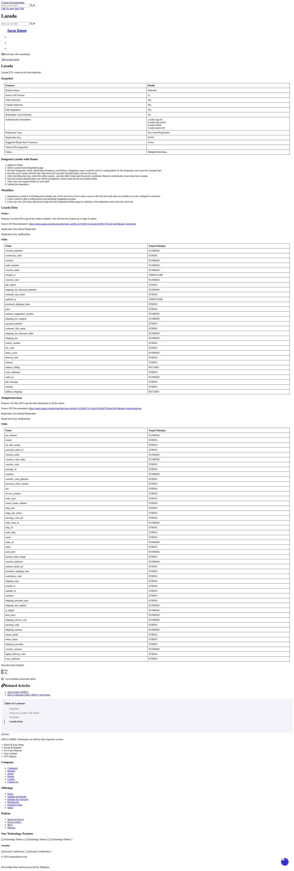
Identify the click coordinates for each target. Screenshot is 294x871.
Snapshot (14, 708)
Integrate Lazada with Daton (24, 713)
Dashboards (13, 802)
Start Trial (19, 8)
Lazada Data (16, 721)
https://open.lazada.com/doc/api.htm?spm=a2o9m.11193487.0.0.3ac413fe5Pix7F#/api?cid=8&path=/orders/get (82, 224)
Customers (12, 768)
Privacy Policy (14, 822)
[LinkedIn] (1, 862)
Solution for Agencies (17, 799)
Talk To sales (7, 8)
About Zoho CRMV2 (17, 692)
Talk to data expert (10, 59)
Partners (11, 771)
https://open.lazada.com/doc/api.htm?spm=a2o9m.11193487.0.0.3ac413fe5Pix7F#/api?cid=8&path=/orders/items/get (85, 408)
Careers (11, 779)
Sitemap (11, 827)
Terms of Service (15, 819)
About (10, 773)
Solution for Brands (16, 796)
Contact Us (12, 782)
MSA (10, 825)
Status (10, 807)
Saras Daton (16, 30)
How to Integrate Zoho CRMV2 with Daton (28, 695)
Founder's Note (14, 805)
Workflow (14, 717)
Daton (10, 794)
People (10, 776)
